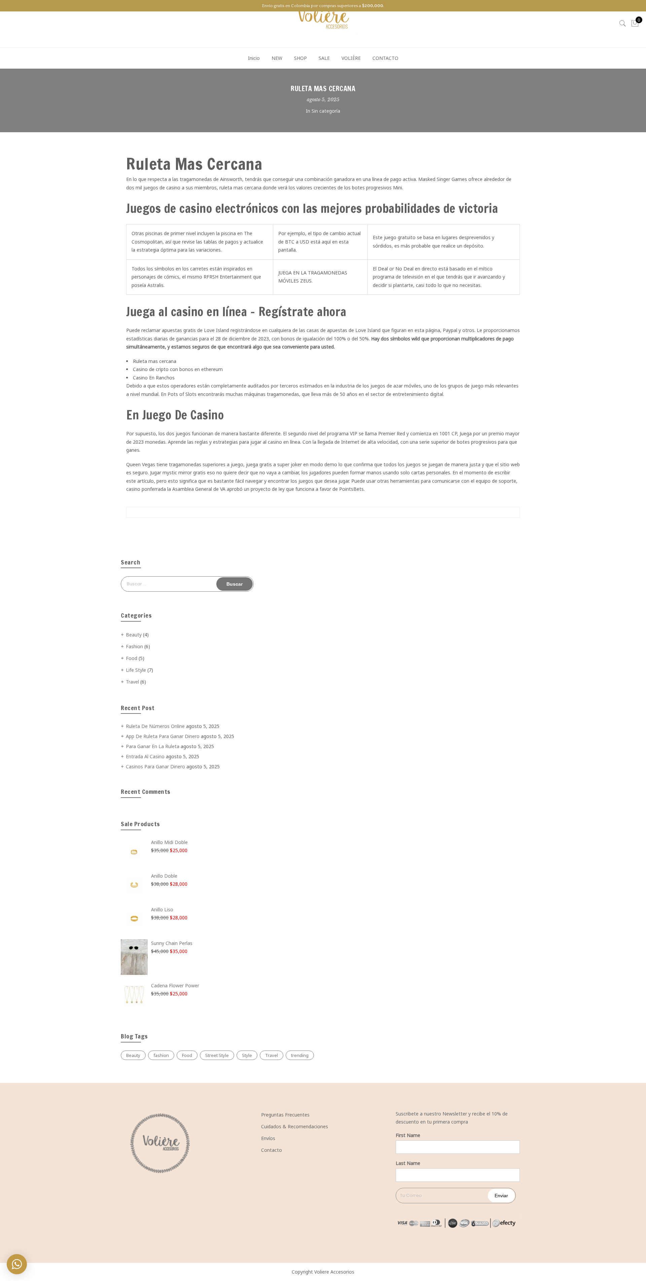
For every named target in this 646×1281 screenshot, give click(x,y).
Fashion (134, 646)
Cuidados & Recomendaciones (294, 1126)
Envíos (268, 1138)
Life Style (136, 670)
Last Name (408, 1163)
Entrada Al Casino (145, 756)
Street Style (217, 1055)
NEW (277, 58)
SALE (324, 58)
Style (247, 1055)
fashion (161, 1055)
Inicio (254, 58)
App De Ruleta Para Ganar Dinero (163, 736)
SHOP (300, 58)
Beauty (134, 634)
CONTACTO (385, 58)
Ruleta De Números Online (155, 726)
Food (131, 658)
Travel (132, 682)
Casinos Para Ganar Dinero (155, 766)
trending (300, 1055)
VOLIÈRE (351, 58)
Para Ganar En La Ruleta (152, 746)
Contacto (271, 1150)
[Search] (623, 23)
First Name (408, 1135)
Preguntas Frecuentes (285, 1114)
